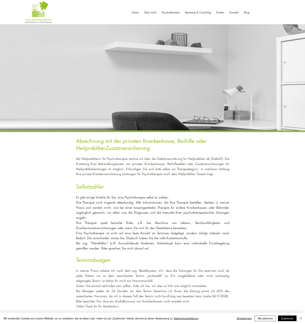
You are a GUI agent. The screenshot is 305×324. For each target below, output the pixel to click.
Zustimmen (287, 318)
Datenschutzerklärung (186, 318)
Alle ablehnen (265, 318)
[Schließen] (301, 318)
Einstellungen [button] (244, 318)
